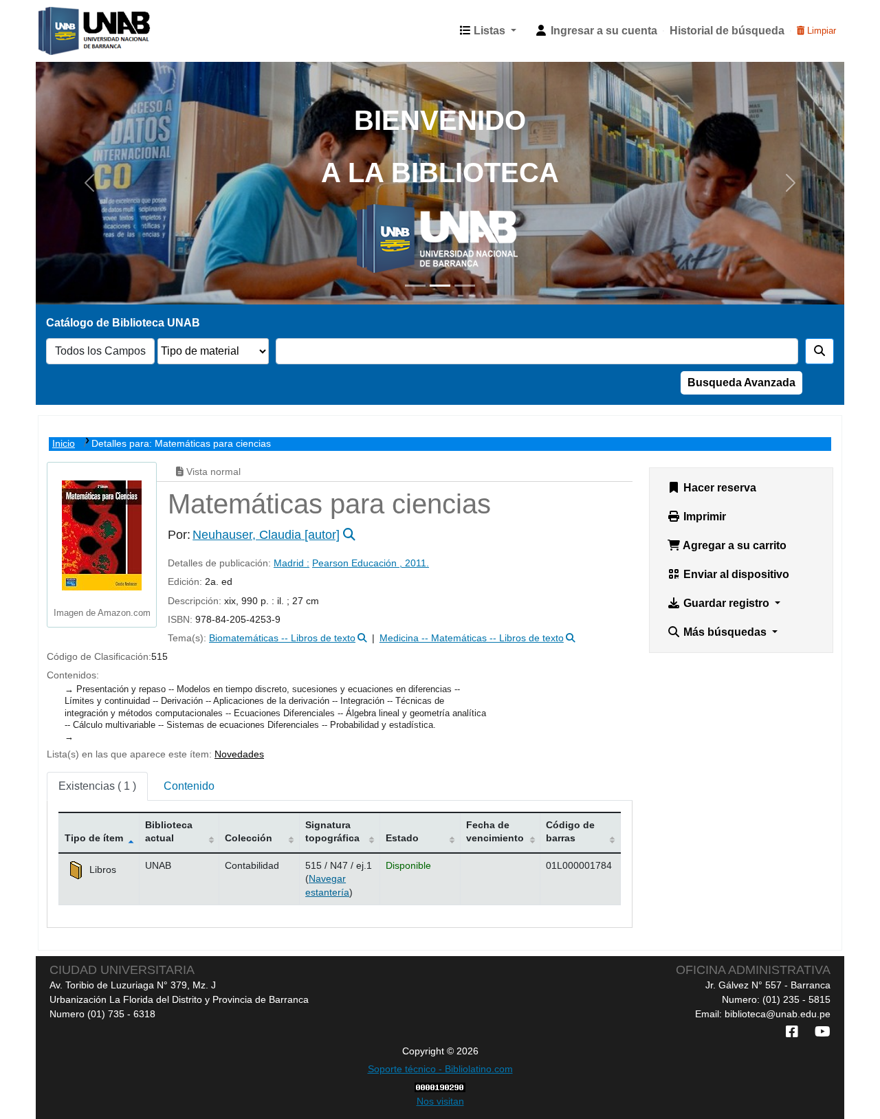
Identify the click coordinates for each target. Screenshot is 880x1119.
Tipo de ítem (94, 837)
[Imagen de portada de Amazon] (102, 534)
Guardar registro (726, 603)
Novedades (239, 754)
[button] (488, 31)
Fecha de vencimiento (495, 831)
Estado (402, 837)
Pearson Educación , (358, 563)
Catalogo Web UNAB (72, 31)
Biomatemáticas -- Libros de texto (282, 638)
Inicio (63, 444)
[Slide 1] (415, 285)
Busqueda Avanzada (741, 382)
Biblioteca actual (168, 831)
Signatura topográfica (332, 831)
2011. (417, 563)
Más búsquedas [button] (725, 632)
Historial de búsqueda (727, 30)
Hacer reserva (718, 488)
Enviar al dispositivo (735, 574)
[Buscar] (819, 351)
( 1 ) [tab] (97, 786)
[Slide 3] (464, 285)
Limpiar (820, 30)
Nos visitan (440, 1101)
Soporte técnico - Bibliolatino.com (440, 1068)
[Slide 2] (440, 285)
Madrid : (291, 563)
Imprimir (703, 516)
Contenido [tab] (189, 786)
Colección (248, 837)
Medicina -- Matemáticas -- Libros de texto (472, 638)
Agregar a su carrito (733, 545)
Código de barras (570, 831)
